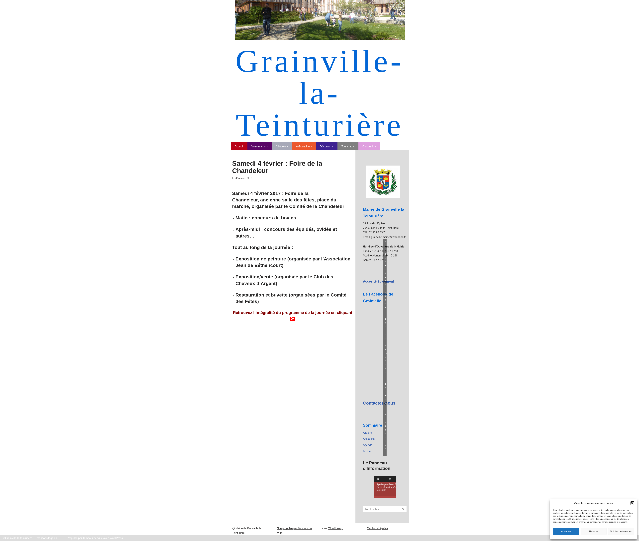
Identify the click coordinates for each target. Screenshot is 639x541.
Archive (367, 451)
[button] (632, 503)
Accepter (566, 531)
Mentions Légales (377, 528)
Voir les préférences (621, 531)
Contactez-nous (379, 403)
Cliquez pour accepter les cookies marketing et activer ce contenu (386, 347)
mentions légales (47, 538)
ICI (292, 318)
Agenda (367, 445)
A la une (368, 432)
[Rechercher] (403, 509)
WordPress (334, 528)
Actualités (369, 438)
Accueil (239, 146)
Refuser (593, 531)
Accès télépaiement (378, 281)
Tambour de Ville (93, 538)
